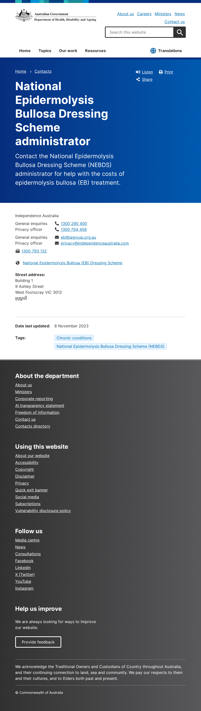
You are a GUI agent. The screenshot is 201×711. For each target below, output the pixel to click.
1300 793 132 (34, 251)
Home (25, 50)
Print (168, 72)
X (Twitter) (25, 574)
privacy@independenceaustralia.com (95, 243)
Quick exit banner (31, 490)
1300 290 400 (74, 223)
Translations (170, 50)
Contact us (174, 21)
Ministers (163, 13)
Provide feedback (38, 642)
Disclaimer (25, 476)
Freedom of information (37, 412)
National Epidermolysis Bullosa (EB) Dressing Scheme (72, 262)
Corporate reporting (34, 398)
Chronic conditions (74, 337)
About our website (32, 455)
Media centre (27, 540)
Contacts (43, 71)
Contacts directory (32, 426)
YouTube (23, 581)
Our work (68, 50)
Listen (147, 72)
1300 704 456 (74, 229)
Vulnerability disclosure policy (43, 510)
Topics (44, 50)
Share (147, 79)
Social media (27, 496)
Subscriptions (27, 503)
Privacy (22, 483)
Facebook (24, 560)
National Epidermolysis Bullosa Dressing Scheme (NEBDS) (110, 346)
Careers (144, 13)
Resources (95, 50)
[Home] (55, 15)
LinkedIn (23, 567)
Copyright (24, 469)
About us (125, 13)
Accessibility (26, 462)
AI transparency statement (39, 405)
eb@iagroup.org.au (78, 237)
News (180, 13)
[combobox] (139, 32)
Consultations (28, 553)
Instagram (24, 588)
